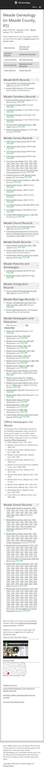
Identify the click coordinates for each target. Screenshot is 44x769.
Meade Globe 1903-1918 (15, 395)
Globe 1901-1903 (12, 331)
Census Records (10, 60)
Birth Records (9, 48)
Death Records (10, 70)
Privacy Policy (8, 766)
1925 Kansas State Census (16, 156)
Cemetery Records (8, 54)
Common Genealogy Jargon (13, 702)
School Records (25, 70)
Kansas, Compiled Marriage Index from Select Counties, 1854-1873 (21, 304)
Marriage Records (26, 60)
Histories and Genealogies (24, 48)
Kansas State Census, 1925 (16, 200)
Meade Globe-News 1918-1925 (18, 400)
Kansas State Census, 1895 (16, 185)
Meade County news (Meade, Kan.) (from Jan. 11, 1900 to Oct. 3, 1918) (21, 372)
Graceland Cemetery (14, 105)
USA (4, 30)
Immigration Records (27, 54)
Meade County (30, 39)
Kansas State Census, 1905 (16, 190)
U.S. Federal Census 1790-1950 (18, 205)
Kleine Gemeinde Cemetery (16, 130)
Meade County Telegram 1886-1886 (19, 366)
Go (27, 325)
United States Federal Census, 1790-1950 (22, 215)
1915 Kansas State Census (16, 151)
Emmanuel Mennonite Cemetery (18, 100)
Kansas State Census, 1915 (16, 195)
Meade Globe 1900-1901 (15, 390)
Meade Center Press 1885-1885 (18, 336)
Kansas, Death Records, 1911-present (20, 250)
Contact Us (7, 634)
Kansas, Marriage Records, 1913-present (21, 310)
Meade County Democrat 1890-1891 (20, 341)
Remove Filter (10, 328)
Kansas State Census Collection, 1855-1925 (22, 180)
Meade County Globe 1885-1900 (18, 346)
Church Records (10, 65)
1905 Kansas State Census (16, 146)
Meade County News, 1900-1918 (18, 356)
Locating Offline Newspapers (15, 440)
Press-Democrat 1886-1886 (16, 410)
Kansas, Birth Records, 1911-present (20, 88)
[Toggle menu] (40, 7)
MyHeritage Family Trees (15, 276)
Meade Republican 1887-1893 (17, 405)
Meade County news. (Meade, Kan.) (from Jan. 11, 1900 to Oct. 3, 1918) (22, 384)
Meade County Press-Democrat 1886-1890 (22, 361)
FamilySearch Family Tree (16, 271)
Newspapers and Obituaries (25, 65)
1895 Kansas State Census (16, 141)
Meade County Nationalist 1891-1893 (20, 351)
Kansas (19, 30)
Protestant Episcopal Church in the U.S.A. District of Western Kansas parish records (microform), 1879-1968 (22, 233)
